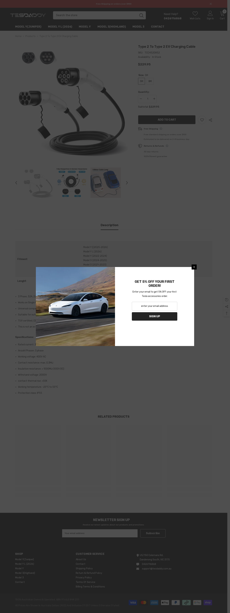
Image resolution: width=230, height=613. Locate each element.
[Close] (194, 267)
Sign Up (154, 316)
